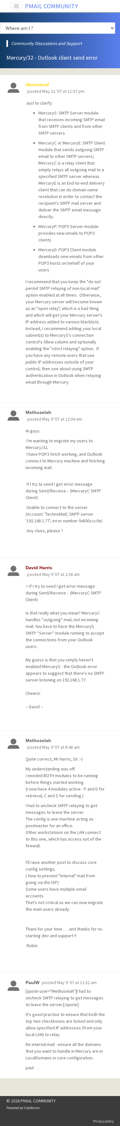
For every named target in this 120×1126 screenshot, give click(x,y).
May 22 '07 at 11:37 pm (63, 91)
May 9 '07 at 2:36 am (61, 574)
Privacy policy (103, 1121)
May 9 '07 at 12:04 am (62, 419)
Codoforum (32, 1108)
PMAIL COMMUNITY (51, 6)
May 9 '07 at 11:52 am (77, 982)
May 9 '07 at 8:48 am (61, 747)
